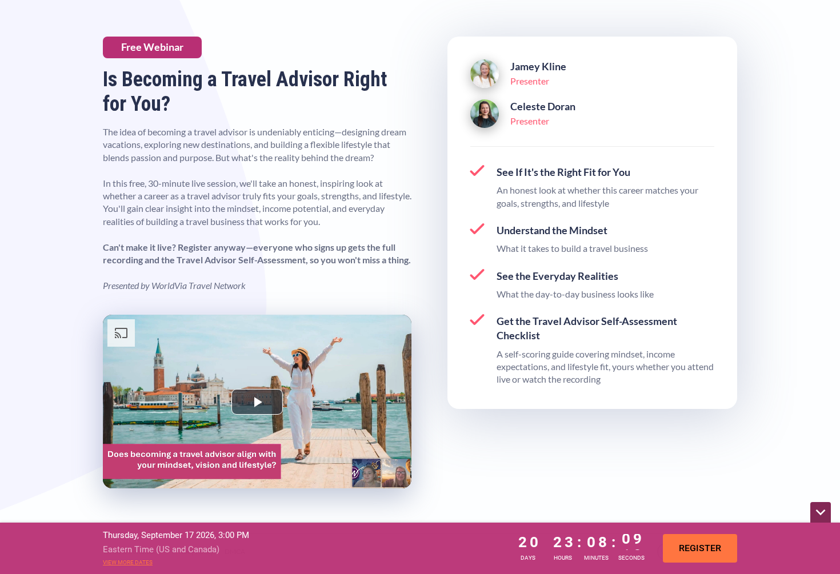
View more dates (128, 562)
